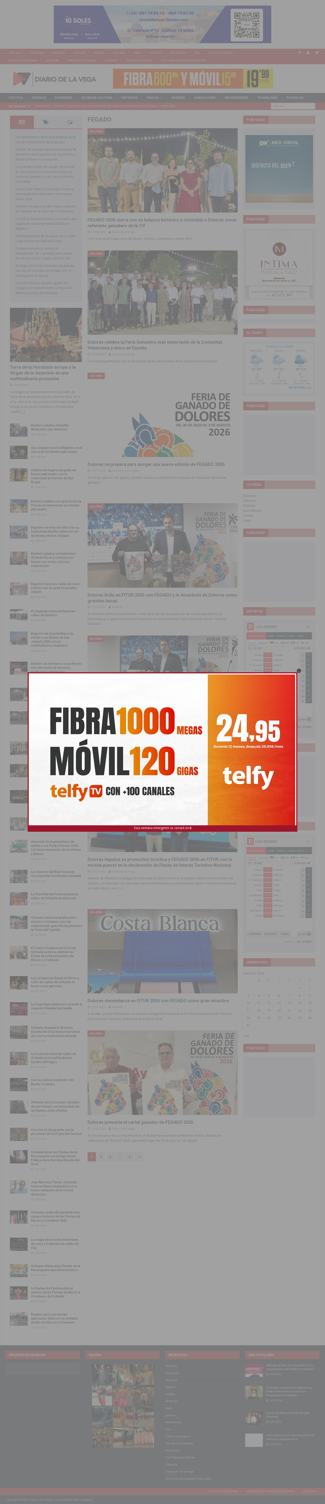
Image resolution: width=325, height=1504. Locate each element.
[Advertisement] (279, 444)
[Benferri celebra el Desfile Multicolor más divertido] (19, 430)
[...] (23, 411)
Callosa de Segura (220, 52)
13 (279, 1003)
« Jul (246, 1036)
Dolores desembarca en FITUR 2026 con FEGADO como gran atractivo (158, 1000)
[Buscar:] (293, 106)
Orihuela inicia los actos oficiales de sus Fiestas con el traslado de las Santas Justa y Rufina (55, 1106)
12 (269, 1003)
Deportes (130, 97)
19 (269, 1010)
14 (289, 1003)
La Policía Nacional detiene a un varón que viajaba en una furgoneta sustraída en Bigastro (45, 224)
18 (258, 1010)
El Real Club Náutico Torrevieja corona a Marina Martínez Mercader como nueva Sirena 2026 (44, 194)
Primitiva (249, 500)
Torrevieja (36, 52)
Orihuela (15, 52)
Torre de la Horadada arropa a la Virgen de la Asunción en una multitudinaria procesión (43, 372)
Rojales (99, 52)
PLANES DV (295, 97)
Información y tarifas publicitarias (270, 1491)
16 (310, 1003)
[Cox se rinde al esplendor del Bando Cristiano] (19, 1084)
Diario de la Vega (123, 232)
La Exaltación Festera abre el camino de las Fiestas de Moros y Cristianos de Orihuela (55, 1292)
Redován (119, 52)
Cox (197, 52)
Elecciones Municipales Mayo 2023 (183, 60)
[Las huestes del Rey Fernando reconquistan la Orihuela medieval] (19, 876)
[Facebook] (300, 52)
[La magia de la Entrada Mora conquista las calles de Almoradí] (19, 748)
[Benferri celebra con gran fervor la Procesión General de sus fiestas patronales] (19, 506)
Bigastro (80, 52)
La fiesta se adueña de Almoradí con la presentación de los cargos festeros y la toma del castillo (56, 770)
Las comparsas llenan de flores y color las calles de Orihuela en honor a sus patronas (55, 982)
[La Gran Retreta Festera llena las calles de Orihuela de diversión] (19, 898)
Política (16, 97)
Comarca (111, 60)
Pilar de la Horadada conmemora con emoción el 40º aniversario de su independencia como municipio (56, 796)
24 (248, 1018)
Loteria (248, 515)
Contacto (309, 1491)
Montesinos (178, 52)
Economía (63, 97)
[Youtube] (308, 52)
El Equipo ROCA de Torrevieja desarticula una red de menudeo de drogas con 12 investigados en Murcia (44, 271)
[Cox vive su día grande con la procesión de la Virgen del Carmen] (19, 1134)
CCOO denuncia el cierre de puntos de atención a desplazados (290, 1437)
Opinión (178, 97)
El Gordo (249, 505)
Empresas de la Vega (139, 60)
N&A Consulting (83, 1500)
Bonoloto (250, 496)
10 (248, 1003)
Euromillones (252, 510)
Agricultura (205, 97)
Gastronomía (236, 97)
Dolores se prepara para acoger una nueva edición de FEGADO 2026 (156, 464)
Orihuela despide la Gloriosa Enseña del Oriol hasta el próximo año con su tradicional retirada (55, 1031)
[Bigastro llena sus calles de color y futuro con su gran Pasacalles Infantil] (19, 588)
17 (248, 1010)
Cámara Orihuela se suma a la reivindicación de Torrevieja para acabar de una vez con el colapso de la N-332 (44, 253)
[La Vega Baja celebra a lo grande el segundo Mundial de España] (19, 1009)
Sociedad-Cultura (97, 97)
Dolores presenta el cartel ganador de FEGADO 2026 (140, 1122)
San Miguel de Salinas (82, 60)
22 (299, 1010)
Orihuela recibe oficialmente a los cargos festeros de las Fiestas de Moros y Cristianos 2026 (55, 1216)
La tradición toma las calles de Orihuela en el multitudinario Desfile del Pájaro (53, 1058)
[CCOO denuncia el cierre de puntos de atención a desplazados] (254, 1440)
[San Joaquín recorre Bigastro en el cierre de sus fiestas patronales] (19, 452)
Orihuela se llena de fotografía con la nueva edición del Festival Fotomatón (290, 1367)
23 (310, 1010)
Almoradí (58, 52)
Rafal (137, 52)
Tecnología (267, 97)
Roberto (117, 607)
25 (258, 1018)
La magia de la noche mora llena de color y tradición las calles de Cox (55, 1243)
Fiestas (153, 97)
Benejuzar (52, 60)
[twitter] (317, 52)
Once (247, 520)
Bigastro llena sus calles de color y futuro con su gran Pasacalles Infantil (55, 588)
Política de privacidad (223, 1491)
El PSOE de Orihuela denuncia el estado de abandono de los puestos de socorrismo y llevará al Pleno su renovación (45, 154)
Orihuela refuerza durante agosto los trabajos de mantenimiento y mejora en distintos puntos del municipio (44, 288)
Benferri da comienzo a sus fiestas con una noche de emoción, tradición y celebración (56, 667)
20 (279, 1010)
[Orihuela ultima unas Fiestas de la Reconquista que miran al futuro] (19, 1270)
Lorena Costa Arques (126, 471)
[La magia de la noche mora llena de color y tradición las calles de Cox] (19, 1244)
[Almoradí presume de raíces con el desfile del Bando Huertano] (19, 824)
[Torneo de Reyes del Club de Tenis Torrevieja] (254, 1418)
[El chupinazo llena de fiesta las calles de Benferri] (19, 615)
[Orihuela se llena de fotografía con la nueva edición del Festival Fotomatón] (254, 1370)
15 (299, 1003)
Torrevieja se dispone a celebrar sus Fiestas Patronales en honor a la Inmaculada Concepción (289, 1391)
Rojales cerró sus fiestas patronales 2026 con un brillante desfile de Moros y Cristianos (54, 1318)
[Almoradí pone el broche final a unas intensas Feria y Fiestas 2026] (19, 694)
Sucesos (39, 97)
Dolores (155, 52)
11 (258, 1003)
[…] (120, 888)
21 (289, 1010)
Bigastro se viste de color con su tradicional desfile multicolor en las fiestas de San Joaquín (55, 531)
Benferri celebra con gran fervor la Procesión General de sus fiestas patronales (56, 505)
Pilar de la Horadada (23, 60)
